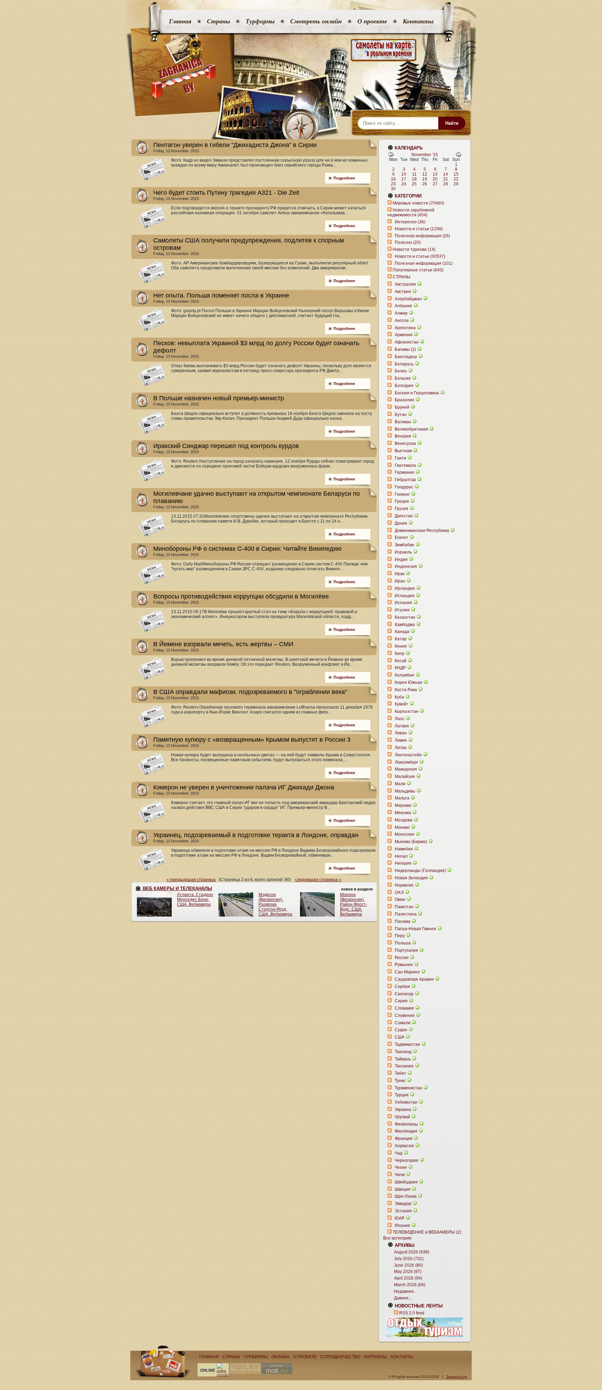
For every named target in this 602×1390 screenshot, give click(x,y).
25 (414, 184)
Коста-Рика (406, 689)
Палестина (406, 914)
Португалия (406, 950)
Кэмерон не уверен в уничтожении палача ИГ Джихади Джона (243, 787)
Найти (451, 123)
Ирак (399, 573)
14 (445, 174)
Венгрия (403, 436)
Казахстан (405, 617)
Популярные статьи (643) (418, 270)
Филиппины (406, 1124)
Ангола (402, 320)
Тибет (400, 1073)
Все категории (397, 1238)
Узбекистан (406, 1102)
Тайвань (403, 1059)
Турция (402, 1094)
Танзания (404, 1066)
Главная (180, 21)
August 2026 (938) (411, 1252)
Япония (402, 1225)
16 (393, 179)
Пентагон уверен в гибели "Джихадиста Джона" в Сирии (235, 144)
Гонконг (402, 494)
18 (414, 179)
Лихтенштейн (408, 754)
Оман (400, 899)
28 (445, 184)
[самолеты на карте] (301, 50)
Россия (402, 957)
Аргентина (405, 327)
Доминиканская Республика (422, 530)
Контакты (418, 21)
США (399, 1037)
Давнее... (403, 1298)
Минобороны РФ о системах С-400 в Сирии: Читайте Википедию (247, 548)
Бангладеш (406, 356)
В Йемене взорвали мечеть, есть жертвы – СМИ (223, 644)
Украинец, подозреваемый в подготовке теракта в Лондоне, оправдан (255, 835)
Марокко (403, 805)
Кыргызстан (406, 711)
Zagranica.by (456, 1377)
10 (403, 174)
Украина (403, 1109)
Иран (400, 581)
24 (403, 184)
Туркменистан (408, 1088)
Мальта (402, 798)
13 (435, 174)
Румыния (404, 964)
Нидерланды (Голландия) (420, 870)
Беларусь (404, 364)
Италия (402, 610)
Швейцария (406, 1182)
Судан (401, 1029)
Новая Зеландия (411, 877)
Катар (401, 638)
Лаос (399, 718)
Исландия (405, 595)
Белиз (401, 371)
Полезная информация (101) (424, 263)
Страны (218, 21)
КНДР (400, 667)
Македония (406, 769)
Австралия (405, 284)
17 (403, 179)
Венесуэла (405, 443)
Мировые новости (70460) (418, 203)
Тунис (400, 1080)
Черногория (406, 1160)
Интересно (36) (410, 221)
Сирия (401, 1000)
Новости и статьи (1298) (419, 228)
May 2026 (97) (408, 1271)
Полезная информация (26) (422, 235)
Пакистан (404, 906)
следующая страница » (318, 879)
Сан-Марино (407, 972)
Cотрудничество (340, 1356)
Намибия (404, 849)
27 (435, 184)
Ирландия (405, 588)
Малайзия (405, 776)
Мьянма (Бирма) (411, 841)
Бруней (402, 407)
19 (424, 179)
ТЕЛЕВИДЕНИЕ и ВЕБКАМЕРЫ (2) (427, 1232)
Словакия (404, 1008)
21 (445, 179)
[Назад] (391, 155)
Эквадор (403, 1203)
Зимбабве (404, 544)
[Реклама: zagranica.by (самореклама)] (424, 1327)
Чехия (401, 1167)
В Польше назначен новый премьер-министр (218, 398)
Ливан (401, 733)
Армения (403, 334)
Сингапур (404, 993)
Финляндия (406, 1131)
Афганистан (407, 342)
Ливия (401, 740)
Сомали (402, 1022)
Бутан (401, 414)
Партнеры (375, 1356)
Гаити (400, 458)
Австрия (403, 291)
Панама (402, 921)
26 (424, 184)
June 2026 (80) (408, 1265)
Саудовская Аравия (414, 979)
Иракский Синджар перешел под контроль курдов (226, 445)
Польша (403, 943)
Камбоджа (405, 624)
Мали (400, 783)
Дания (401, 523)
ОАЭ (399, 892)
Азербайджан (408, 298)
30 (393, 188)
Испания (403, 602)
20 (435, 179)
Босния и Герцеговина (417, 393)
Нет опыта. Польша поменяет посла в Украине (221, 295)
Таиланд (403, 1051)
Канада (402, 631)
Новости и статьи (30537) (420, 256)
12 (424, 174)
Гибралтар (405, 479)
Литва (401, 747)
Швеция (402, 1189)
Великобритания (411, 429)
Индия (401, 559)
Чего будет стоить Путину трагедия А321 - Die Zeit (226, 192)
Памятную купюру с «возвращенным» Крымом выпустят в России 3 (251, 739)
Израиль (403, 552)
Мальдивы (405, 791)
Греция (402, 501)
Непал (401, 856)
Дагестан (404, 515)
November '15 (424, 154)
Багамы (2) (405, 349)
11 (414, 174)
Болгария (404, 385)
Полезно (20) (408, 242)
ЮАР (399, 1218)
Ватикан (403, 421)
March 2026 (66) (409, 1284)
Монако (402, 827)
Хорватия (404, 1145)
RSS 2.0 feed (411, 1313)
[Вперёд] (458, 155)
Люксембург (406, 762)
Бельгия (403, 378)
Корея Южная (408, 682)
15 (456, 174)
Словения (405, 1015)
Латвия (402, 726)
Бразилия (404, 399)
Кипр (399, 653)
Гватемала (405, 465)
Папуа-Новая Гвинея (415, 928)
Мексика (403, 812)
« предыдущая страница (191, 879)
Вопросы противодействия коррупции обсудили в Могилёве (241, 596)
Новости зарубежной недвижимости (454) (410, 212)
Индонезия (406, 566)
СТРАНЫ (401, 277)
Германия (404, 472)
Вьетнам (403, 450)
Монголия (404, 834)
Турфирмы (260, 21)
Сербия (402, 986)
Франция (403, 1138)
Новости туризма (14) (414, 249)
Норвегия (404, 885)
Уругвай (402, 1116)
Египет (401, 537)
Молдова (403, 820)
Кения (401, 646)
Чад (398, 1153)
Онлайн (280, 1356)
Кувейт (401, 704)
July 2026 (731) (409, 1258)
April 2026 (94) (408, 1278)
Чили (400, 1174)
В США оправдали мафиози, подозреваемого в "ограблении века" (250, 691)
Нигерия (403, 863)
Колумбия (404, 675)
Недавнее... (405, 1291)
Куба (399, 697)
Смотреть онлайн (316, 21)
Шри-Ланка (406, 1196)
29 (456, 184)
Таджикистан (407, 1044)
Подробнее (344, 178)
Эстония (403, 1210)
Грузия (401, 508)
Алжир (401, 313)
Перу (400, 935)
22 (456, 179)
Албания (403, 305)
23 (393, 184)
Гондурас (404, 487)
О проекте (372, 21)
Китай (401, 660)
